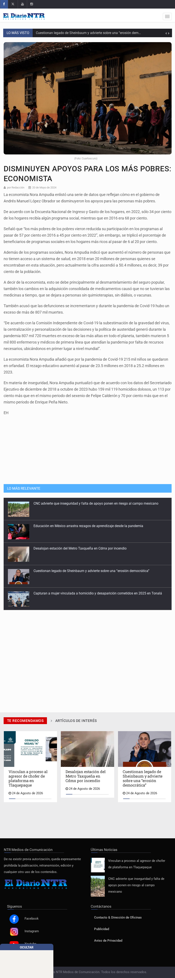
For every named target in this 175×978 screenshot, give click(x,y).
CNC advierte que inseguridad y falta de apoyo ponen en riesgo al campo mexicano (136, 885)
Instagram (32, 931)
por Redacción (15, 187)
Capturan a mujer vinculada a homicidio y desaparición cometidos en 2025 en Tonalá (98, 571)
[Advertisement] (87, 448)
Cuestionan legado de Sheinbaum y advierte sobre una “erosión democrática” (94, 33)
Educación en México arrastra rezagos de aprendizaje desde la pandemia (88, 503)
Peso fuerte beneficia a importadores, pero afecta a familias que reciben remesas (94, 593)
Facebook (32, 918)
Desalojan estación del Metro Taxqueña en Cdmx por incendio (80, 526)
